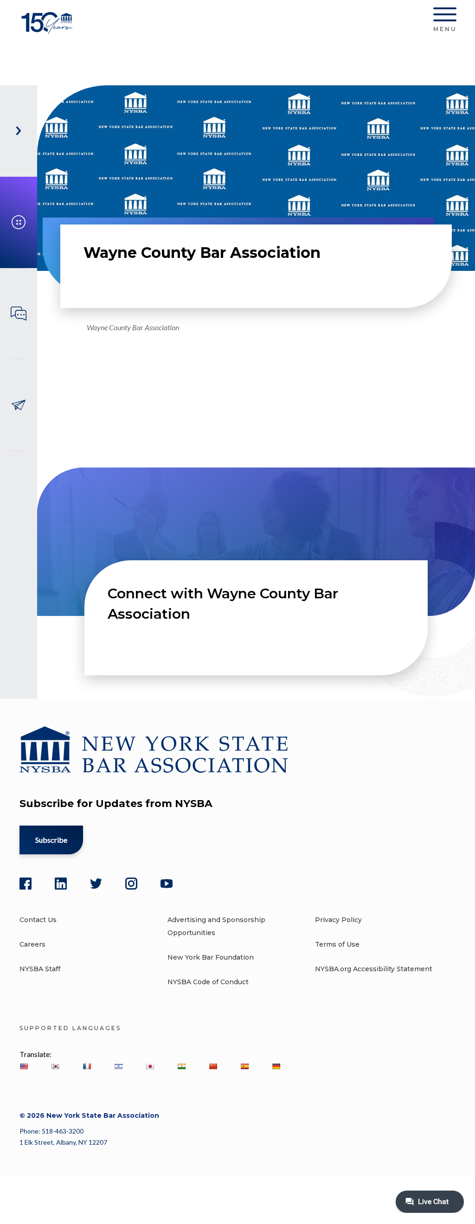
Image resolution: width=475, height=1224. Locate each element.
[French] (87, 1066)
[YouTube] (166, 884)
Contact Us (38, 920)
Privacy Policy (338, 920)
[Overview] (18, 222)
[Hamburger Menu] (444, 16)
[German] (276, 1066)
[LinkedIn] (61, 884)
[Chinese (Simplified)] (213, 1066)
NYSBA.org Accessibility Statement (373, 969)
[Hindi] (181, 1066)
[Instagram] (131, 884)
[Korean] (55, 1066)
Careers (32, 944)
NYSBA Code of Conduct (208, 982)
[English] (23, 1066)
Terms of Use (337, 944)
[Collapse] (18, 131)
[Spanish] (244, 1066)
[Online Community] (18, 313)
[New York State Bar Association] (48, 30)
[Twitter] (96, 884)
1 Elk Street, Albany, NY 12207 (63, 1142)
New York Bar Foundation (210, 957)
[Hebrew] (118, 1066)
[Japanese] (150, 1066)
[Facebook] (25, 884)
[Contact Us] (18, 405)
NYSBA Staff (39, 969)
